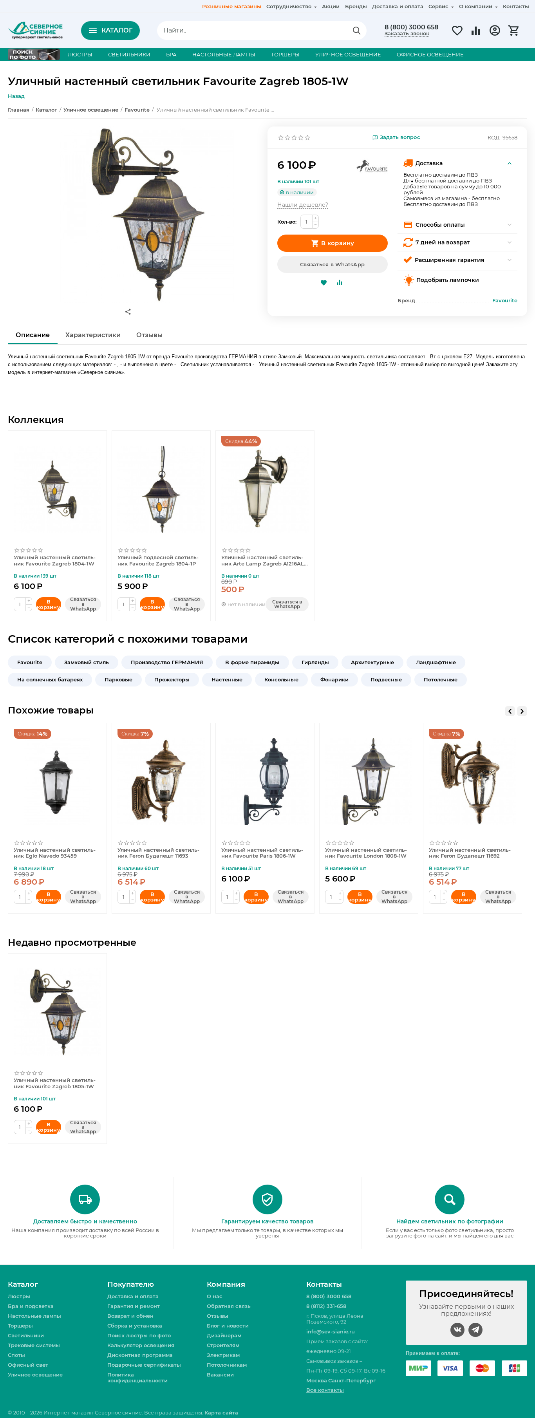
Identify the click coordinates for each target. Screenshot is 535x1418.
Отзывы (217, 1316)
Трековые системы (34, 1345)
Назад (16, 96)
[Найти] (357, 30)
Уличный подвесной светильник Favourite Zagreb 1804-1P (158, 561)
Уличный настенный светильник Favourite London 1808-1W (366, 853)
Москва (316, 1380)
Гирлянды (315, 662)
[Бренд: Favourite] (372, 166)
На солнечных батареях (50, 679)
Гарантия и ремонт (133, 1306)
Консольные (281, 679)
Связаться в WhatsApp (332, 264)
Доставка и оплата (397, 6)
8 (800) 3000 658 (411, 27)
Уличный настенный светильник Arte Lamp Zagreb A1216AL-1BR (263, 561)
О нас (214, 1296)
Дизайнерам (224, 1335)
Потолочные (440, 679)
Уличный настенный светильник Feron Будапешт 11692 (470, 853)
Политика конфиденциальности (137, 1377)
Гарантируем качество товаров (267, 1221)
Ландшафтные (436, 662)
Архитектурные (372, 662)
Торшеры (20, 1325)
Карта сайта (221, 1412)
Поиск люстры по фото (139, 1335)
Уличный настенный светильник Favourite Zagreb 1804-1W (55, 561)
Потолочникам (227, 1365)
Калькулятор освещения (140, 1345)
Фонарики (334, 679)
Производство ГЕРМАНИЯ (167, 662)
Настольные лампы (34, 1316)
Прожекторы (172, 679)
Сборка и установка (134, 1325)
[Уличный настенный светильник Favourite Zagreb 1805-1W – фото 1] (147, 214)
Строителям (223, 1345)
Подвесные (386, 679)
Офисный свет (28, 1365)
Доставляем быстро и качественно (85, 1221)
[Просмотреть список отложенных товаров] (457, 35)
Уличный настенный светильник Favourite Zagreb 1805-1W (55, 1083)
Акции (331, 6)
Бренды (356, 6)
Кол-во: (286, 222)
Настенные (226, 679)
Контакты (516, 6)
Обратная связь (229, 1306)
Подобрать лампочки (447, 280)
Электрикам (223, 1355)
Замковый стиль (86, 662)
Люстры (19, 1296)
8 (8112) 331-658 (326, 1306)
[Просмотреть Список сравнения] (476, 35)
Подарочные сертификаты (144, 1365)
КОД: (494, 137)
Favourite (29, 662)
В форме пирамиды (252, 662)
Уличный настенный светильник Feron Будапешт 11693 (158, 853)
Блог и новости (228, 1325)
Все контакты (325, 1390)
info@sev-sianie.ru (330, 1331)
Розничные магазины (231, 6)
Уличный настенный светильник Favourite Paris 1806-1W (262, 853)
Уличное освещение (35, 1374)
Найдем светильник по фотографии (449, 1221)
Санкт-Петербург (352, 1380)
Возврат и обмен (130, 1316)
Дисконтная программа (140, 1355)
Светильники (26, 1335)
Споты (16, 1355)
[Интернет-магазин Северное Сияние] (35, 30)
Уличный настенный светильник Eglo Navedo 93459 (55, 853)
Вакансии (220, 1374)
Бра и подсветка (31, 1306)
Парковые (118, 679)
